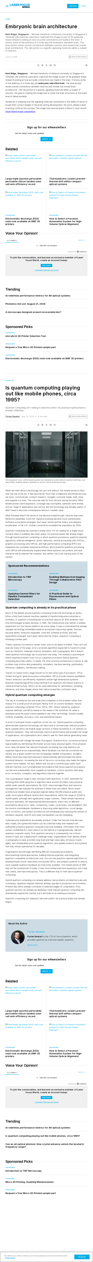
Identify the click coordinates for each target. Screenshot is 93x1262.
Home (7, 19)
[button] (7, 6)
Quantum (9, 380)
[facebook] (38, 65)
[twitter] (46, 65)
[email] (55, 65)
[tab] (12, 240)
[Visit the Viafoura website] (81, 252)
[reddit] (50, 65)
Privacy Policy (10, 1258)
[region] (46, 246)
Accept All (82, 1257)
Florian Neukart (12, 416)
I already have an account (46, 270)
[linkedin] (42, 65)
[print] (86, 65)
